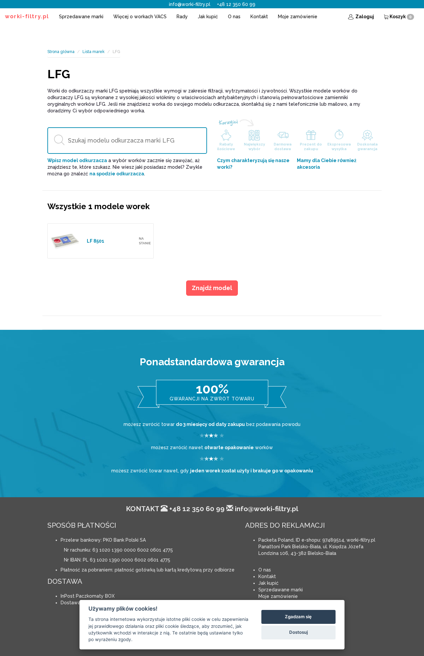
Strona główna (61, 51)
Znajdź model (212, 287)
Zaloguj (364, 16)
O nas (234, 16)
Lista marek (93, 51)
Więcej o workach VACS (140, 16)
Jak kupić (208, 16)
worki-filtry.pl (27, 16)
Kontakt (259, 16)
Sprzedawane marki (81, 16)
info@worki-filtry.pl (189, 4)
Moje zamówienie (297, 16)
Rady (182, 16)
